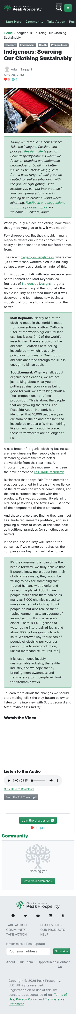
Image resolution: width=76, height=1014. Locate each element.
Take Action (56, 22)
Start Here (14, 22)
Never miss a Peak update (25, 944)
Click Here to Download (19, 789)
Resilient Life (33, 151)
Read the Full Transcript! (21, 797)
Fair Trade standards (49, 472)
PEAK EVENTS (51, 925)
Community (34, 22)
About (10, 962)
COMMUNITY (16, 930)
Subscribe (61, 951)
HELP (44, 934)
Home (8, 33)
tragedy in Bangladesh (37, 257)
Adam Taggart (21, 69)
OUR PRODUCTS (52, 930)
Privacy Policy (26, 999)
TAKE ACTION (16, 925)
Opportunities (48, 962)
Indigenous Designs (36, 283)
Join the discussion (36, 820)
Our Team (26, 962)
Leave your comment (36, 881)
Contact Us (64, 964)
